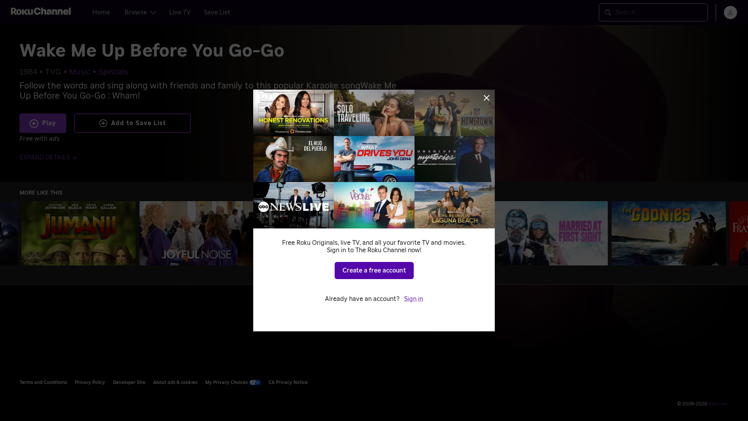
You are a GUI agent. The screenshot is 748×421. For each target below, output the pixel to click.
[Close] (486, 98)
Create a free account (374, 270)
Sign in (413, 299)
